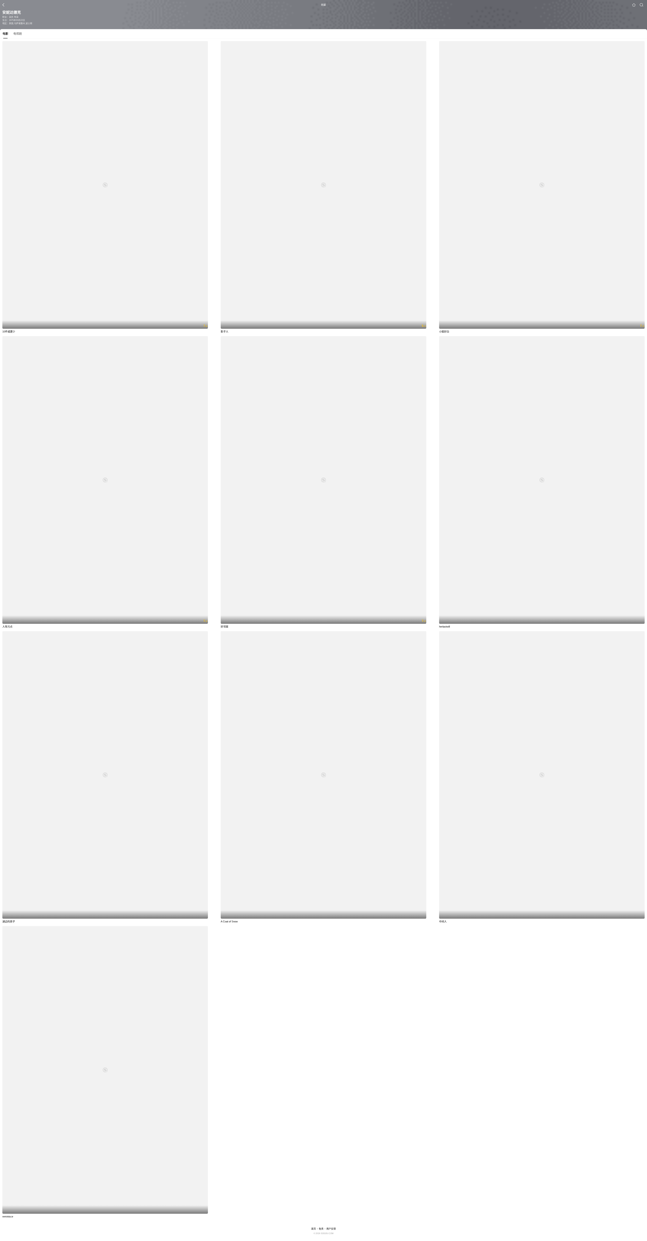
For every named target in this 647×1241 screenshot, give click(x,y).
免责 (321, 1228)
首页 (313, 1228)
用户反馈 (331, 1228)
